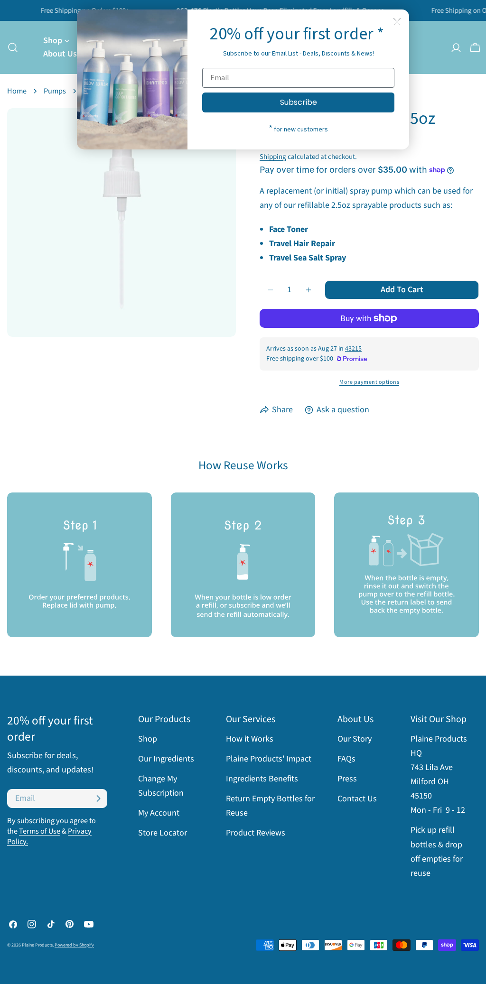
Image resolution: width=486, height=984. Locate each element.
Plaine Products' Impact (268, 759)
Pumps (55, 90)
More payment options (369, 382)
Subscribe (298, 102)
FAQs (346, 759)
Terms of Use (39, 831)
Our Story (354, 739)
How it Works (249, 739)
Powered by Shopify (74, 945)
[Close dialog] (397, 21)
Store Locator (162, 833)
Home (17, 90)
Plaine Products (37, 945)
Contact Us (357, 799)
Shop (147, 739)
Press (347, 779)
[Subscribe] (98, 798)
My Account (158, 813)
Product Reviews (255, 833)
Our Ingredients (166, 759)
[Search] (10, 47)
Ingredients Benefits (262, 779)
